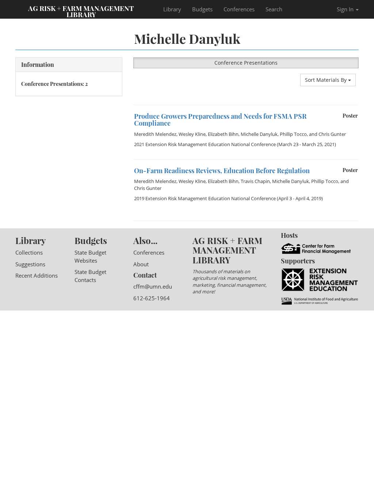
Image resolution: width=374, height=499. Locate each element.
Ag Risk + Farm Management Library (81, 11)
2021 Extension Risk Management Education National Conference (205, 144)
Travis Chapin (255, 181)
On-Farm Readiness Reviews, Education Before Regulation (222, 170)
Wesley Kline (192, 134)
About (141, 264)
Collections (29, 252)
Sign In (346, 9)
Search (274, 9)
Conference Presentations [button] (246, 62)
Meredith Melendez (155, 134)
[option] (246, 132)
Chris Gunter (332, 134)
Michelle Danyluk (259, 134)
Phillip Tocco (293, 134)
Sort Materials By (326, 79)
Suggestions (30, 264)
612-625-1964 (151, 298)
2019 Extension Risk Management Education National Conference (205, 198)
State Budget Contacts (90, 275)
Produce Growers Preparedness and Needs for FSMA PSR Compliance (220, 120)
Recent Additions (36, 275)
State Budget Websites (90, 256)
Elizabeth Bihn (223, 134)
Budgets (202, 9)
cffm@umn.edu (152, 286)
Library (172, 9)
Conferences (239, 9)
